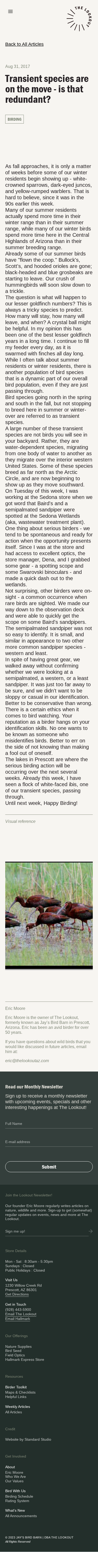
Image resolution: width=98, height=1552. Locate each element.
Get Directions (17, 1294)
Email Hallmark (17, 1319)
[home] (79, 21)
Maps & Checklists (20, 1392)
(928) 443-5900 (18, 1309)
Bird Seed (13, 1351)
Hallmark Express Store (24, 1359)
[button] (10, 11)
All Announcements (21, 1516)
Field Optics (15, 1355)
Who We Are (15, 1476)
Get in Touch (15, 1304)
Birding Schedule (19, 1496)
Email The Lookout (20, 1314)
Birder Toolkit (16, 1387)
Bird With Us (15, 1491)
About (10, 1467)
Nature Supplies (18, 1346)
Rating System (17, 1501)
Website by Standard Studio (28, 1439)
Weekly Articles (17, 1407)
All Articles (13, 1412)
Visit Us (11, 1280)
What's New (15, 1510)
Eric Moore (14, 1472)
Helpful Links (15, 1397)
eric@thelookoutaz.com (27, 1061)
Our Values (14, 1481)
